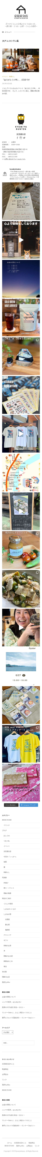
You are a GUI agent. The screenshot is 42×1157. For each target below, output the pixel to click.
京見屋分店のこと (8, 1064)
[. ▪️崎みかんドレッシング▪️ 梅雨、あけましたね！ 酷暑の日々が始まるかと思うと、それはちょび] (21, 550)
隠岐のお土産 (8, 956)
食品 (5, 966)
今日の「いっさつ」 (10, 857)
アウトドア (7, 935)
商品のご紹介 (6, 898)
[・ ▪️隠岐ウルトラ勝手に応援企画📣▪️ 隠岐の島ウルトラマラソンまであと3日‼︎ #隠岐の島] (21, 744)
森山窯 (7, 924)
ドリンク (7, 825)
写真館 (4, 877)
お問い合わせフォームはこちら (14, 159)
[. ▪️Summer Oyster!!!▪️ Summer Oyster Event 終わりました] (21, 627)
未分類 (4, 972)
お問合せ (5, 1074)
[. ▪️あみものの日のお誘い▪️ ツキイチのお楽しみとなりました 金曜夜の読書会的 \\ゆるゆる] (21, 201)
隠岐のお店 (6, 977)
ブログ (4, 830)
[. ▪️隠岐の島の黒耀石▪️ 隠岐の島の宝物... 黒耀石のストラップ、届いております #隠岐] (21, 356)
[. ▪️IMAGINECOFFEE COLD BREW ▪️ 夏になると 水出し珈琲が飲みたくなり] (21, 317)
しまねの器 (7, 914)
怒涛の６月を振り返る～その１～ (13, 1007)
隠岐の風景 (7, 893)
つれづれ (7, 841)
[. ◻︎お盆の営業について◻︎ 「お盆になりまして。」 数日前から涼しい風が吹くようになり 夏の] (21, 279)
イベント (5, 76)
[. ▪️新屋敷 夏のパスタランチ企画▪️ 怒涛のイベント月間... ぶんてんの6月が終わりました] (21, 589)
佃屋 (5, 862)
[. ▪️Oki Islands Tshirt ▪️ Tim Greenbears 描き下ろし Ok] (21, 395)
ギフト (6, 940)
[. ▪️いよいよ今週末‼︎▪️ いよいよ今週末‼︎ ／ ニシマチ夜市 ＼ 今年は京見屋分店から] (21, 472)
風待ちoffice (6, 982)
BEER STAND (6, 820)
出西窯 (7, 919)
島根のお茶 (7, 945)
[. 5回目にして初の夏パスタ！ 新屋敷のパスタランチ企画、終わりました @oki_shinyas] (21, 511)
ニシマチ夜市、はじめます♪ (11, 1002)
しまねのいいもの (10, 909)
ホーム (9, 1143)
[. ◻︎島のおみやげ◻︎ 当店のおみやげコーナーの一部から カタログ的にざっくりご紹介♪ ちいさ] (21, 240)
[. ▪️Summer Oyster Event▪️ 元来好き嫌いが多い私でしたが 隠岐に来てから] (21, 666)
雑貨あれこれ (8, 961)
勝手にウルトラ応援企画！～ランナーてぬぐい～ (18, 1018)
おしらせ (7, 836)
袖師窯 (7, 930)
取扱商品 (5, 1069)
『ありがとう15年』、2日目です (16, 79)
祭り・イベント (9, 888)
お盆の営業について (9, 997)
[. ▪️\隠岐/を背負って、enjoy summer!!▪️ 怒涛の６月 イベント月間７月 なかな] (21, 434)
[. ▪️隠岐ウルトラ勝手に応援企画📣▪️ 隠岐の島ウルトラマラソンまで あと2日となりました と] (21, 705)
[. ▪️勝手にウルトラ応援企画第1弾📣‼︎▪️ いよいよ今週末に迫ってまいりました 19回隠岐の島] (21, 782)
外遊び (6, 883)
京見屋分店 (7, 851)
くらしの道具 (8, 904)
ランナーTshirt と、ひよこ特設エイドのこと (17, 1012)
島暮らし (12, 76)
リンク (4, 1080)
